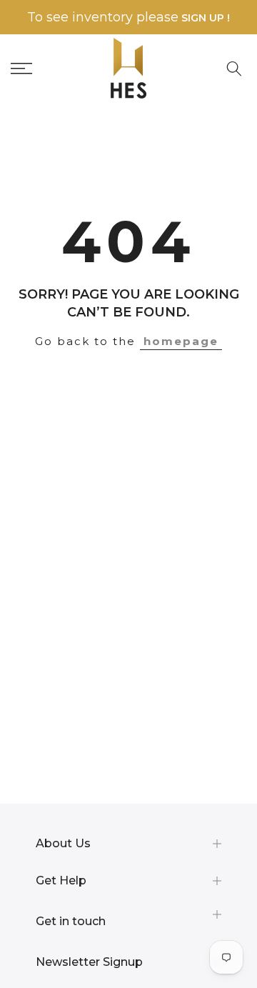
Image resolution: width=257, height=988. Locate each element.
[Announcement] (128, 17)
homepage (180, 341)
